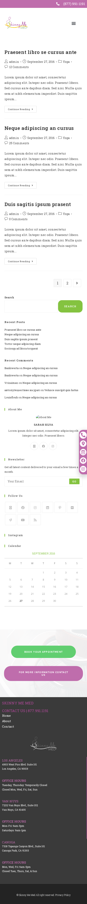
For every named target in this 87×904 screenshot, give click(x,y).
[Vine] (10, 519)
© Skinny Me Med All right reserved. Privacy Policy (44, 895)
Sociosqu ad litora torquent (21, 348)
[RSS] (35, 519)
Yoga (66, 62)
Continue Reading (22, 108)
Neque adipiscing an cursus (39, 128)
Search (9, 297)
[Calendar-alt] (83, 452)
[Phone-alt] (83, 435)
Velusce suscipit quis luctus (61, 390)
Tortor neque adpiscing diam (22, 344)
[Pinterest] (60, 507)
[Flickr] (72, 507)
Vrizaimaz (11, 383)
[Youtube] (23, 519)
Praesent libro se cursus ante (40, 52)
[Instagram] (53, 446)
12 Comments (19, 67)
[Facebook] (43, 446)
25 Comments (19, 143)
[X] (34, 446)
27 (21, 601)
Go (74, 481)
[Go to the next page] (77, 283)
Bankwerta (11, 368)
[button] (73, 23)
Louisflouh (11, 397)
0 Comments (18, 219)
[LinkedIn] (47, 507)
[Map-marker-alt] (83, 443)
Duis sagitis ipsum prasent (37, 204)
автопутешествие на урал (22, 390)
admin (14, 62)
